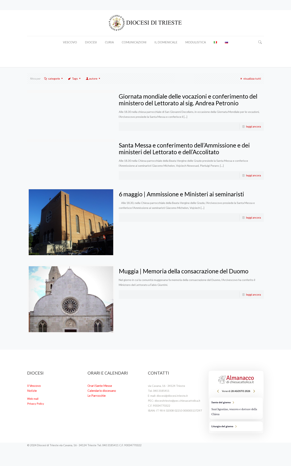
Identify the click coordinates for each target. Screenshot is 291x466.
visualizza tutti (252, 78)
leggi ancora (253, 126)
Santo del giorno (236, 408)
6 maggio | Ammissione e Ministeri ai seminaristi (181, 194)
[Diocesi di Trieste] (145, 23)
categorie (54, 78)
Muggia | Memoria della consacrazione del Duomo (183, 271)
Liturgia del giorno (236, 426)
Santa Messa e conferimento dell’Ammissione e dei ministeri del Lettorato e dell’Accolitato (184, 148)
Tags (75, 78)
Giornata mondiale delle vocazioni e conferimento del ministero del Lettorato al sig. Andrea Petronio (188, 100)
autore (93, 78)
